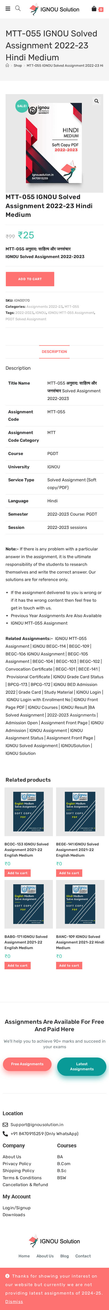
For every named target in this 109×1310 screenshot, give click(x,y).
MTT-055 (72, 307)
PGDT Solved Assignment (26, 319)
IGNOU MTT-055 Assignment (71, 313)
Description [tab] (54, 351)
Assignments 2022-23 (44, 307)
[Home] (7, 66)
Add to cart (30, 279)
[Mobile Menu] (8, 9)
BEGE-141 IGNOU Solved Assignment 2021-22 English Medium (77, 850)
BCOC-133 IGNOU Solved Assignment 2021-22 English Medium (26, 850)
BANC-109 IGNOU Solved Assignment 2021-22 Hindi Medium (80, 942)
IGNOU (40, 313)
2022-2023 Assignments (71, 715)
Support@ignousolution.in (37, 1124)
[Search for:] (16, 9)
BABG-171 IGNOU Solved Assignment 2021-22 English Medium (26, 942)
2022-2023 (24, 313)
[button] (96, 101)
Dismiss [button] (14, 1301)
